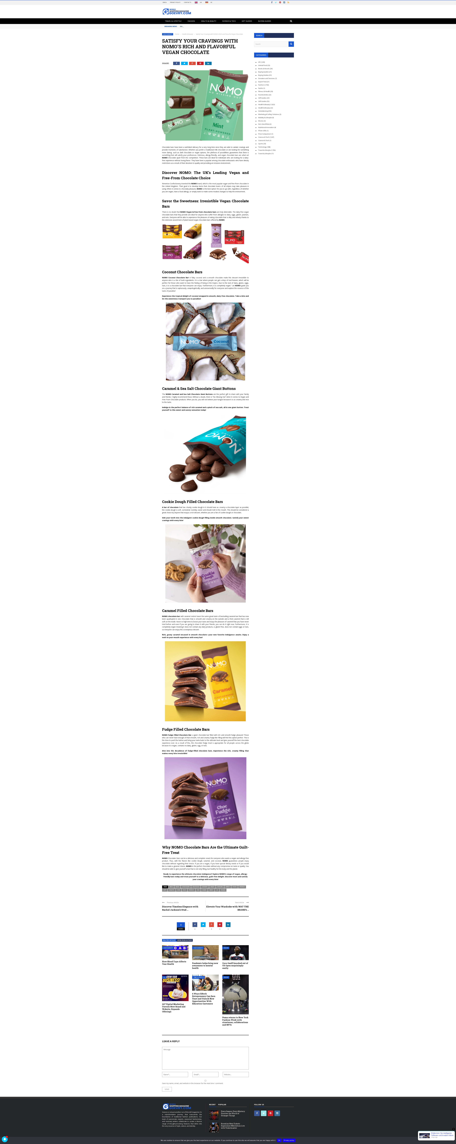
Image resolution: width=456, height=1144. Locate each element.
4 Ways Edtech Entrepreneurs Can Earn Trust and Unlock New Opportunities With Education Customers (203, 998)
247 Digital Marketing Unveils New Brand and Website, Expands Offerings (173, 1008)
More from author (184, 940)
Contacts (187, 2)
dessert (204, 887)
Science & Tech (229, 21)
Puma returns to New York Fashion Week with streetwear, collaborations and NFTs (235, 1021)
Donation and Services (266, 78)
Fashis (260, 88)
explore (220, 887)
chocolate (186, 887)
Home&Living (263, 111)
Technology (262, 147)
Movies (261, 121)
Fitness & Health (264, 91)
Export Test (262, 82)
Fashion (191, 21)
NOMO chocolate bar (171, 616)
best (171, 887)
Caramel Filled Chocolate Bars (187, 610)
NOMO (165, 158)
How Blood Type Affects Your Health (174, 962)
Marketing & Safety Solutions (268, 114)
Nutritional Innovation (266, 127)
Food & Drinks (263, 95)
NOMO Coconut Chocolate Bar (175, 277)
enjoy (212, 887)
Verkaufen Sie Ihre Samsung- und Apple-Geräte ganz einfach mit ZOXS (208, 26)
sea (198, 890)
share (204, 890)
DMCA (164, 2)
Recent (212, 1104)
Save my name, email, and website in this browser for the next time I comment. (192, 1083)
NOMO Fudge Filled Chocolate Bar (176, 735)
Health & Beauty (208, 21)
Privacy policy (289, 1140)
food (234, 887)
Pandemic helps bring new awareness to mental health (205, 965)
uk (217, 890)
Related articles (169, 940)
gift (165, 890)
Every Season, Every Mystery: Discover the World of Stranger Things (233, 1113)
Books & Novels (264, 69)
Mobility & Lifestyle (265, 117)
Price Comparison (264, 134)
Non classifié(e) (263, 124)
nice (184, 890)
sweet (211, 890)
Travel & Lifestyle (173, 21)
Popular (222, 1104)
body (177, 887)
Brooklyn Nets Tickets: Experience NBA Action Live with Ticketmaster (233, 1126)
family (228, 887)
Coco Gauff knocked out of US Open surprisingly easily (235, 965)
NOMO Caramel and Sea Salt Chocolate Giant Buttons (189, 394)
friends (242, 887)
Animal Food (262, 65)
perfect (191, 890)
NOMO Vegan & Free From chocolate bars (198, 212)
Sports (260, 144)
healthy (171, 890)
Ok (279, 1140)
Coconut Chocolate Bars (182, 272)
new (178, 890)
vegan (223, 890)
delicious (196, 887)
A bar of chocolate (170, 507)
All (164, 977)
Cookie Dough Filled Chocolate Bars (192, 501)
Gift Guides (247, 21)
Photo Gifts (262, 131)
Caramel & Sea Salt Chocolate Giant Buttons (199, 388)
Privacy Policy (175, 2)
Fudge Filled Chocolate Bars (186, 729)
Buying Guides (264, 21)
